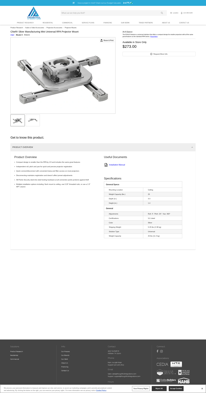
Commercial (67, 23)
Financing (107, 23)
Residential (48, 23)
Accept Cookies (176, 388)
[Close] (202, 388)
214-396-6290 (117, 362)
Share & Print (108, 40)
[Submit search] (162, 13)
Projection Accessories (54, 28)
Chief (12, 35)
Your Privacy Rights (140, 388)
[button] (171, 13)
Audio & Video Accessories (34, 28)
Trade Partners (146, 23)
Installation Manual (117, 165)
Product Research (25, 23)
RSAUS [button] (27, 35)
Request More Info (160, 54)
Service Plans (88, 23)
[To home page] (33, 13)
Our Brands (65, 355)
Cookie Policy (101, 390)
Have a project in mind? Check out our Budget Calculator (99, 3)
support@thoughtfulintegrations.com (127, 376)
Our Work (125, 23)
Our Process (65, 351)
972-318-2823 (119, 365)
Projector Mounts (71, 28)
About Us (166, 23)
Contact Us (184, 23)
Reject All (159, 388)
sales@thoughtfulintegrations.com (124, 374)
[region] (103, 389)
